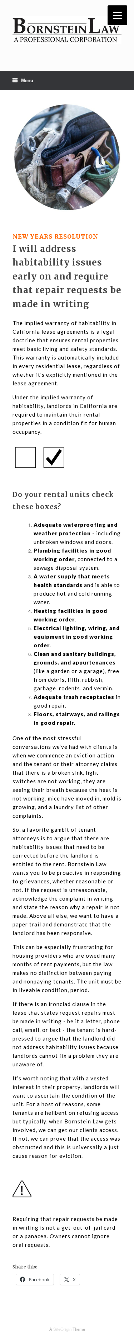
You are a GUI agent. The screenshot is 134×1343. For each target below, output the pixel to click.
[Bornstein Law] (67, 30)
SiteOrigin (62, 1329)
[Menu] (117, 15)
